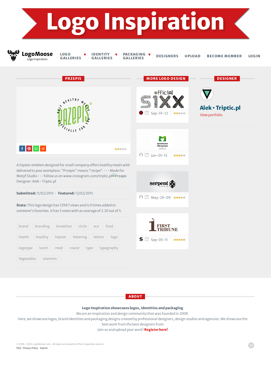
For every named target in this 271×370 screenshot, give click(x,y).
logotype (26, 248)
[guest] (141, 198)
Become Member (224, 56)
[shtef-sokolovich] (141, 240)
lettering (80, 237)
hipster (60, 237)
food (109, 226)
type (89, 248)
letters (99, 237)
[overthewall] (141, 113)
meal (59, 248)
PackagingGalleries (134, 56)
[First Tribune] (162, 226)
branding (42, 226)
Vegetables (27, 258)
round (74, 248)
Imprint (43, 348)
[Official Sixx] (162, 100)
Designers (167, 56)
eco (96, 226)
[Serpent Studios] (162, 184)
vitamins (50, 258)
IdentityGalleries (101, 56)
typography (109, 248)
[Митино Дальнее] (162, 142)
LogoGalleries (70, 56)
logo (114, 237)
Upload (193, 56)
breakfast (64, 226)
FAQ (18, 348)
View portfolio (211, 115)
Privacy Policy (30, 348)
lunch (43, 248)
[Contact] (251, 345)
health (24, 237)
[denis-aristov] (141, 155)
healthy (42, 237)
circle (83, 226)
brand (23, 226)
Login (254, 56)
